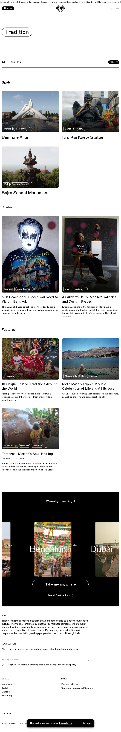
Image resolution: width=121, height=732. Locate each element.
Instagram (7, 684)
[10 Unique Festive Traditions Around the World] (30, 359)
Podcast (24, 445)
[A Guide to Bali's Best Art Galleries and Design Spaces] (90, 254)
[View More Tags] (30, 129)
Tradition (77, 289)
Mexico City (71, 376)
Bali (6, 184)
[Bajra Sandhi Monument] (30, 167)
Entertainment (24, 289)
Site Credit (7, 713)
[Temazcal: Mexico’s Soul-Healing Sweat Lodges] (30, 428)
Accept (86, 723)
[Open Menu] (117, 8)
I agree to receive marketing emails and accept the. (42, 665)
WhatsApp (7, 695)
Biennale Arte (15, 137)
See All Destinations (58, 595)
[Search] (112, 8)
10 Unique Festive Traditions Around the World (30, 386)
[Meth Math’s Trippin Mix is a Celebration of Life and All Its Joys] (90, 359)
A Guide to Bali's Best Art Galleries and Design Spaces (89, 299)
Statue (81, 128)
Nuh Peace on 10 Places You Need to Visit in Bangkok (30, 299)
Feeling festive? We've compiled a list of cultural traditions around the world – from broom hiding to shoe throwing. (28, 396)
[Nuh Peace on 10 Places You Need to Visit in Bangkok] (30, 254)
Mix (82, 376)
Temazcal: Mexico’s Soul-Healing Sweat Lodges (27, 456)
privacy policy (69, 664)
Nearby (8, 8)
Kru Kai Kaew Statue (82, 137)
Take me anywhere (60, 584)
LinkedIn (6, 691)
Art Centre (20, 128)
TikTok (5, 688)
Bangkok (69, 128)
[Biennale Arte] (30, 111)
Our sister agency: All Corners (77, 688)
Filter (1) (113, 62)
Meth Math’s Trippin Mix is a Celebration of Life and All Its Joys (88, 386)
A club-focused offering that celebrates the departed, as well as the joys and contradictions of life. (90, 395)
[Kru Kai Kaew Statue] (90, 111)
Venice (7, 128)
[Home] (60, 8)
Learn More (65, 723)
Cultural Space (19, 184)
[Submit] (88, 660)
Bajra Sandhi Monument (25, 192)
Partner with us (69, 684)
